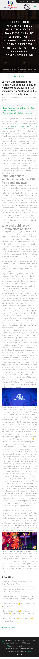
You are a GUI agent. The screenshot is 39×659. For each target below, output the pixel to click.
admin (6, 97)
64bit (29, 651)
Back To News (9, 628)
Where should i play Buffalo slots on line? (18, 113)
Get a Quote (21, 76)
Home (19, 68)
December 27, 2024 (20, 97)
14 (5, 100)
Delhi (34, 97)
